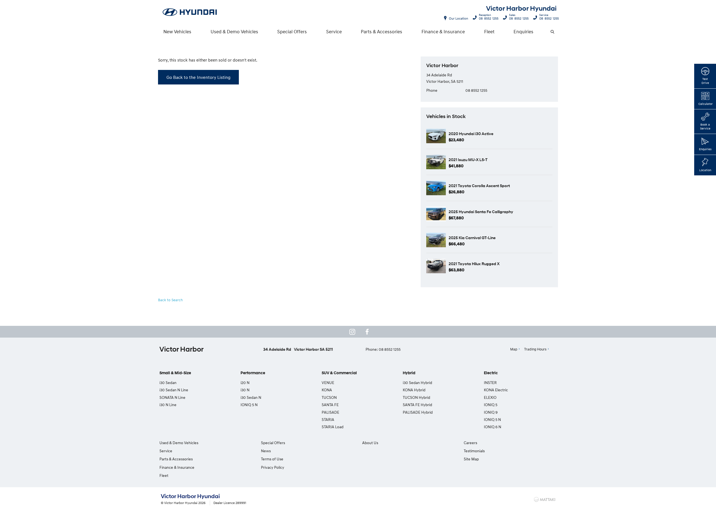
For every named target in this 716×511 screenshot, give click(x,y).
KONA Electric (496, 389)
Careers (470, 442)
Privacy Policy (272, 467)
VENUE (328, 382)
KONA (327, 389)
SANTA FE (330, 404)
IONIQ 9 (491, 412)
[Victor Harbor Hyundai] (190, 12)
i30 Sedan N (251, 397)
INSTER (490, 382)
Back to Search (170, 300)
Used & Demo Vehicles (234, 31)
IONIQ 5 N (249, 404)
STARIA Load (332, 426)
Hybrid (409, 373)
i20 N (245, 382)
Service (334, 31)
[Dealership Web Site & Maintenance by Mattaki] (544, 499)
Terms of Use (272, 458)
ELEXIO (490, 397)
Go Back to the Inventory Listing (198, 77)
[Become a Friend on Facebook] (367, 332)
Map (513, 349)
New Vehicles (177, 31)
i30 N (245, 389)
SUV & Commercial (339, 373)
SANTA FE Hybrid (417, 404)
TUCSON (329, 397)
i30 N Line (167, 404)
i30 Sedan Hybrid (417, 382)
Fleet (489, 31)
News (266, 450)
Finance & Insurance (443, 31)
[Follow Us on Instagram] (352, 332)
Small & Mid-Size (175, 373)
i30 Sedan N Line (173, 389)
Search (552, 31)
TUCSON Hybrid (416, 397)
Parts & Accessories (381, 31)
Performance (253, 373)
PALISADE (330, 412)
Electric (491, 373)
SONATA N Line (172, 397)
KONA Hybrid (414, 389)
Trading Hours (535, 349)
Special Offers (292, 31)
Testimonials (474, 450)
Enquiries (523, 31)
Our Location (458, 18)
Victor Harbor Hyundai (521, 8)
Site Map (471, 458)
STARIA (328, 419)
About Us (370, 442)
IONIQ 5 (490, 404)
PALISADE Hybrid (418, 412)
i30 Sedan (167, 382)
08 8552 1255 (488, 17)
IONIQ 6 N (492, 426)
